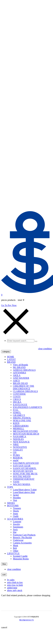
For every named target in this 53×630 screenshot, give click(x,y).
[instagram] (28, 605)
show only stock (14, 590)
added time (12, 587)
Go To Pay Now (9, 305)
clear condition (45, 348)
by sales (10, 579)
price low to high (15, 585)
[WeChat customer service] (24, 605)
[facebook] (33, 605)
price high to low (15, 582)
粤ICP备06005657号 (26, 620)
